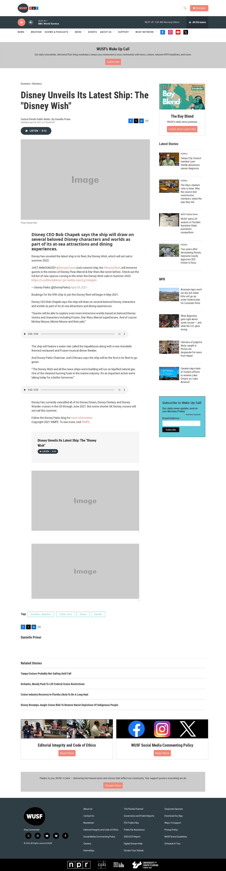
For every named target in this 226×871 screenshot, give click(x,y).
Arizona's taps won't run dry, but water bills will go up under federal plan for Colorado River (191, 296)
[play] (21, 22)
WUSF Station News (189, 214)
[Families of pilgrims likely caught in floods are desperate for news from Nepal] (169, 347)
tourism (98, 614)
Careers (87, 844)
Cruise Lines (65, 614)
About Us (87, 809)
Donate (200, 8)
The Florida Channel (133, 809)
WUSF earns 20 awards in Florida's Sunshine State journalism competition (190, 225)
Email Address (171, 418)
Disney (83, 614)
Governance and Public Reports (139, 816)
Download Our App (174, 816)
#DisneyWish (112, 267)
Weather (36, 32)
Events (92, 32)
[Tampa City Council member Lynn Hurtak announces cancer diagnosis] (169, 159)
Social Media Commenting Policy (99, 837)
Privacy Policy (171, 830)
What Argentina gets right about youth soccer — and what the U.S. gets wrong (191, 322)
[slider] (35, 22)
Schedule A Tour (172, 844)
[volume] (30, 22)
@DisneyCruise (65, 267)
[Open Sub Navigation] (26, 32)
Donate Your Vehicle (134, 850)
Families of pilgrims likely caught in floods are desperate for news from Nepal (191, 349)
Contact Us (88, 816)
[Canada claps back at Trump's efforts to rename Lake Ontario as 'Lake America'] (169, 373)
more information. (82, 417)
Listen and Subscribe (182, 129)
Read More (67, 753)
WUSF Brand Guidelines (176, 837)
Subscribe (113, 62)
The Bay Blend (182, 116)
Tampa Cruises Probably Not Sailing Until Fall (46, 673)
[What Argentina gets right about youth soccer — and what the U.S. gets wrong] (169, 320)
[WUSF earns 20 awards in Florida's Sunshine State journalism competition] (169, 219)
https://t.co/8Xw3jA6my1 (47, 280)
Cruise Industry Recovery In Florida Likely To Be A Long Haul (54, 694)
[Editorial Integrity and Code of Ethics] (67, 728)
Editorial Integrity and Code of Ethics (67, 745)
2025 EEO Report (132, 837)
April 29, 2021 (79, 287)
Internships (88, 850)
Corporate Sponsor (174, 809)
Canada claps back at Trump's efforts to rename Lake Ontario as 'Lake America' (191, 375)
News (21, 32)
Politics (184, 153)
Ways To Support (173, 823)
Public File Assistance (134, 830)
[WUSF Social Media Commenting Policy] (162, 728)
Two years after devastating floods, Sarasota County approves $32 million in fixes (191, 256)
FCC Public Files (131, 823)
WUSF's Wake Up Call (113, 49)
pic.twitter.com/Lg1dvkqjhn (80, 280)
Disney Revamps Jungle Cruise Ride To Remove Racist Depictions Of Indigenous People (69, 705)
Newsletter (88, 823)
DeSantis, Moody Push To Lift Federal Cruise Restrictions (53, 684)
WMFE (85, 422)
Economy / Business (31, 83)
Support (123, 32)
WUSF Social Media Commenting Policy (162, 745)
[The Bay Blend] (182, 97)
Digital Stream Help (133, 844)
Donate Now (113, 785)
